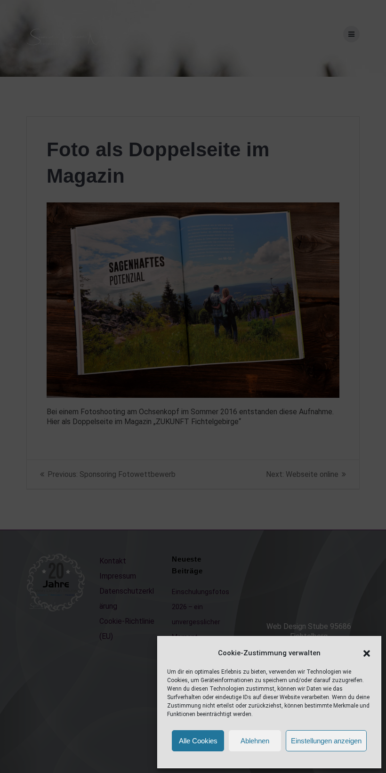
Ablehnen (255, 741)
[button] (366, 653)
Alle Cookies (198, 741)
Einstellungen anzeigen (326, 741)
